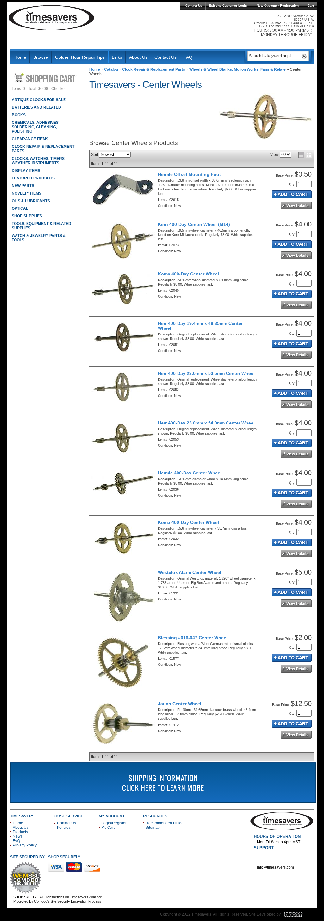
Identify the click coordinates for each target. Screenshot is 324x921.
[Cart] (45, 77)
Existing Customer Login (228, 5)
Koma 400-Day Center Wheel (188, 273)
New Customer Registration (278, 5)
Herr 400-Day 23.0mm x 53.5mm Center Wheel (206, 373)
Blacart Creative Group (297, 916)
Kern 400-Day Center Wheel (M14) (194, 224)
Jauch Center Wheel (179, 703)
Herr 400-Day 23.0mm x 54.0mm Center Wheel (206, 422)
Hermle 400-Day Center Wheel (189, 472)
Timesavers (52, 18)
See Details (296, 205)
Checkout (59, 89)
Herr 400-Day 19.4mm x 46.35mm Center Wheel (200, 325)
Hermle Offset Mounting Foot (189, 174)
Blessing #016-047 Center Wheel (192, 637)
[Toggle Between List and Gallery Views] (305, 155)
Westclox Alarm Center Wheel (189, 572)
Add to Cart (292, 194)
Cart (311, 5)
